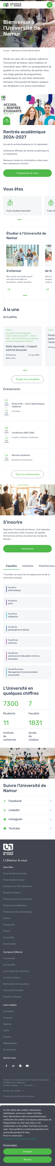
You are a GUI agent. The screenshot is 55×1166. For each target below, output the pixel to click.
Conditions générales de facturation (19, 1096)
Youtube (14, 828)
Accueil (6, 51)
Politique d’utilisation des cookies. (20, 1138)
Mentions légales (10, 1085)
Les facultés (9, 964)
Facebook (15, 801)
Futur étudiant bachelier (15, 873)
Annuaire (7, 1017)
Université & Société (13, 990)
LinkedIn (14, 810)
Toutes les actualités (27, 379)
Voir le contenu (22, 206)
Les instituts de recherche (16, 971)
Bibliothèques (10, 1043)
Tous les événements (27, 474)
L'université (9, 958)
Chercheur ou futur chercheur (17, 899)
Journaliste (8, 937)
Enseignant (9, 924)
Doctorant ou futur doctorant (17, 886)
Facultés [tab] (11, 565)
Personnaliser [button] (10, 1145)
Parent (6, 931)
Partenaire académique (14, 905)
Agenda (7, 1024)
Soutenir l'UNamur (12, 996)
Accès (6, 1030)
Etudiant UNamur (12, 892)
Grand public (9, 943)
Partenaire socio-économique (17, 911)
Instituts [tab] (28, 565)
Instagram (15, 819)
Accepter (27, 1151)
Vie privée (28, 1085)
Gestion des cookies (12, 1091)
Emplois (7, 1036)
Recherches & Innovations (16, 983)
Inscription (8, 1011)
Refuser (27, 1159)
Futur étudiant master (14, 879)
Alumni (6, 918)
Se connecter (9, 1049)
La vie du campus (11, 977)
